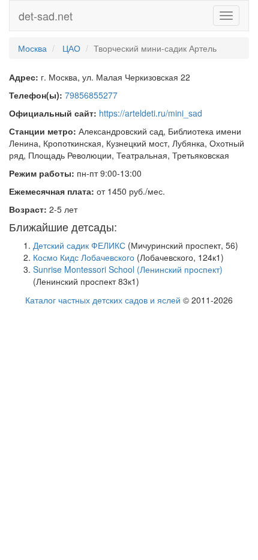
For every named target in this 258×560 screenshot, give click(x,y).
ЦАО (71, 48)
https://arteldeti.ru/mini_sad (150, 113)
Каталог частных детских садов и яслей (103, 300)
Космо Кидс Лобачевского (83, 257)
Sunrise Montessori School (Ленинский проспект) (128, 269)
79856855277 (91, 95)
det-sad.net (46, 15)
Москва (32, 48)
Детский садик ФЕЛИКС (79, 245)
